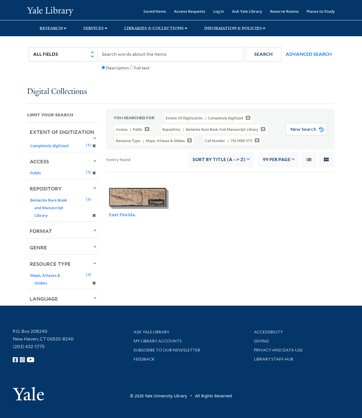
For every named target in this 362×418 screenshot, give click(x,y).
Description (117, 68)
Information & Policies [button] (233, 28)
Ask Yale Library (247, 11)
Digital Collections (57, 91)
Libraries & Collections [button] (154, 28)
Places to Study (321, 11)
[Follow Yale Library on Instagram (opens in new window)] (22, 359)
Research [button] (51, 28)
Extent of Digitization (62, 131)
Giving (261, 341)
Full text (142, 68)
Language (44, 298)
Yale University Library (50, 11)
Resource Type (50, 263)
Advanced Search (309, 54)
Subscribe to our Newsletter (166, 350)
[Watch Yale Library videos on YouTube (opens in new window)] (30, 359)
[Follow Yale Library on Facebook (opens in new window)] (15, 359)
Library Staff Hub (273, 359)
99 (276, 159)
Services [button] (93, 28)
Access (39, 161)
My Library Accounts (157, 341)
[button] (263, 54)
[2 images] (137, 196)
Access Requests (189, 11)
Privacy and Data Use (278, 350)
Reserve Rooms (284, 11)
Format (41, 231)
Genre (38, 247)
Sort (219, 159)
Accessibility (268, 332)
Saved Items (154, 11)
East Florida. (122, 214)
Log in (218, 11)
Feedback (144, 359)
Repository (46, 188)
